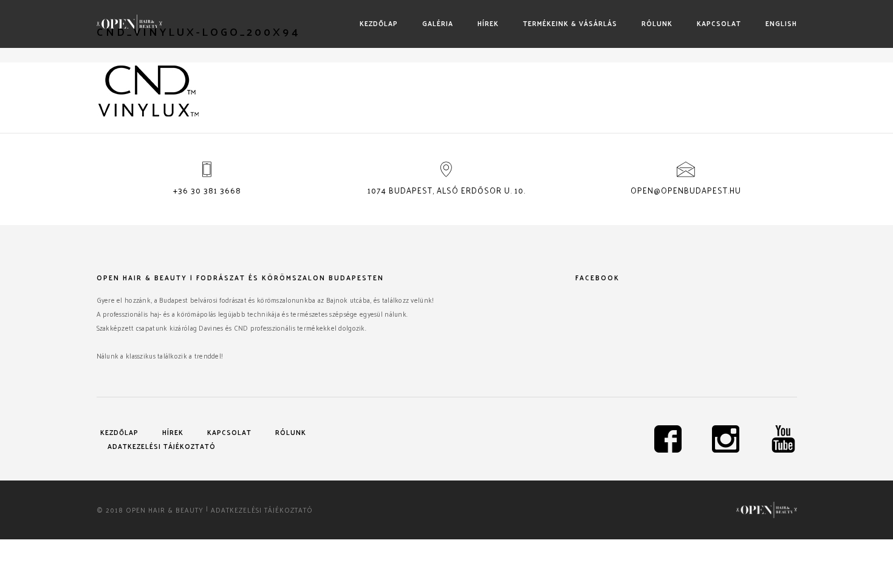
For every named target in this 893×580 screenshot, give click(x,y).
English (781, 23)
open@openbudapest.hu (686, 190)
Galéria (437, 23)
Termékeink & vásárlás (570, 23)
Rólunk (657, 23)
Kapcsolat (719, 23)
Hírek (488, 23)
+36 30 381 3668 (207, 190)
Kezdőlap (379, 23)
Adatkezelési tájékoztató (162, 446)
